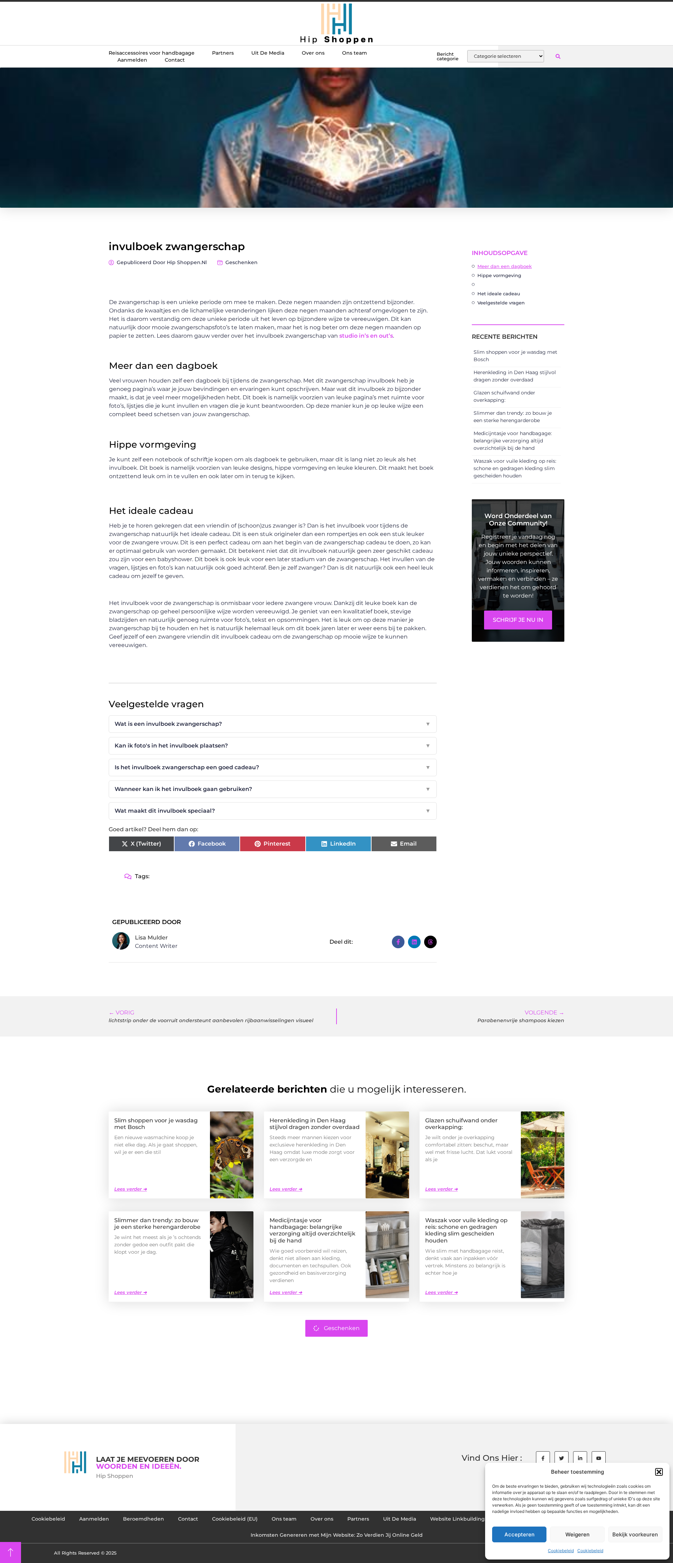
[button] (658, 1471)
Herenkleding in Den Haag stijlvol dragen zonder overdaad (315, 1123)
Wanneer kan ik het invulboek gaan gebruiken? (273, 789)
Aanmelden (132, 60)
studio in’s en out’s (366, 335)
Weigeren (577, 1534)
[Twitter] (562, 1458)
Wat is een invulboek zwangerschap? (273, 724)
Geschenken (241, 262)
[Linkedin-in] (580, 1458)
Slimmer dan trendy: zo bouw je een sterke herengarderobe (157, 1223)
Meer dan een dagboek (504, 266)
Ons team (354, 53)
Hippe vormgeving (499, 275)
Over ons (313, 53)
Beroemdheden (143, 1519)
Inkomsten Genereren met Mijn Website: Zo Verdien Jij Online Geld (337, 1535)
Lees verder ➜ (130, 1189)
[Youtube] (599, 1458)
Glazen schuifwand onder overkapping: (461, 1123)
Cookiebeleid (561, 1550)
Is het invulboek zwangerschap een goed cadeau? (273, 767)
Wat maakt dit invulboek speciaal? (273, 810)
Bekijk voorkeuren (635, 1534)
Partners (223, 53)
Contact (175, 60)
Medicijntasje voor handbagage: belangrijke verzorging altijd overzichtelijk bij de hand (513, 440)
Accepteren (519, 1534)
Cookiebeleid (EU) (235, 1519)
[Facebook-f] (543, 1458)
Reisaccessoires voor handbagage (152, 53)
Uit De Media (267, 53)
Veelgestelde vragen (501, 302)
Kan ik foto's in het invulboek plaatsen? (273, 745)
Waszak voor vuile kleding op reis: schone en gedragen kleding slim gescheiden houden (515, 468)
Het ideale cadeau (498, 293)
